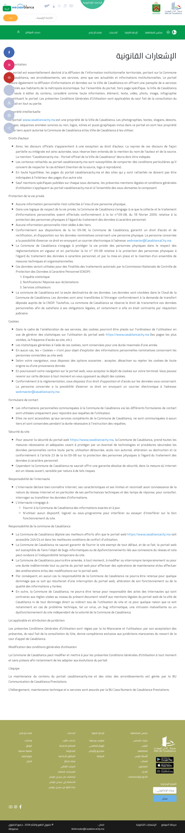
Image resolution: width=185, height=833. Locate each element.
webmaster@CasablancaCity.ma (149, 240)
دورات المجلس (140, 740)
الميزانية (100, 756)
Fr (5, 4)
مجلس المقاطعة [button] (153, 32)
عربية (7, 8)
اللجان (145, 771)
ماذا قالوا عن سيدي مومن (62, 787)
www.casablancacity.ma (39, 120)
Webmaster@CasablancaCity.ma (87, 829)
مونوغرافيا (26, 756)
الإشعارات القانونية (146, 824)
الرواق (29, 745)
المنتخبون (143, 766)
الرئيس (144, 745)
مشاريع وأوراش (96, 751)
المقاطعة (143, 751)
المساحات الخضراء (66, 771)
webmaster (24, 392)
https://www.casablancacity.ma (127, 334)
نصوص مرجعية (96, 740)
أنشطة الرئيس (141, 756)
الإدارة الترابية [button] (131, 32)
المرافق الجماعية (67, 756)
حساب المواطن (32, 32)
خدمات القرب (68, 740)
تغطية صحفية (25, 751)
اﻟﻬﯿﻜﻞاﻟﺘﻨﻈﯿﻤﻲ (96, 745)
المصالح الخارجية (67, 745)
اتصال (29, 761)
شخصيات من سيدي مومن (62, 777)
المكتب (144, 761)
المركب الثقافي (68, 766)
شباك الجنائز (69, 761)
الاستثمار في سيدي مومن (62, 782)
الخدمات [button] (113, 32)
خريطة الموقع (169, 824)
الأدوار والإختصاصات (138, 777)
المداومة (70, 751)
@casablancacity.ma (45, 392)
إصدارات (28, 740)
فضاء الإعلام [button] (95, 32)
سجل (164, 798)
